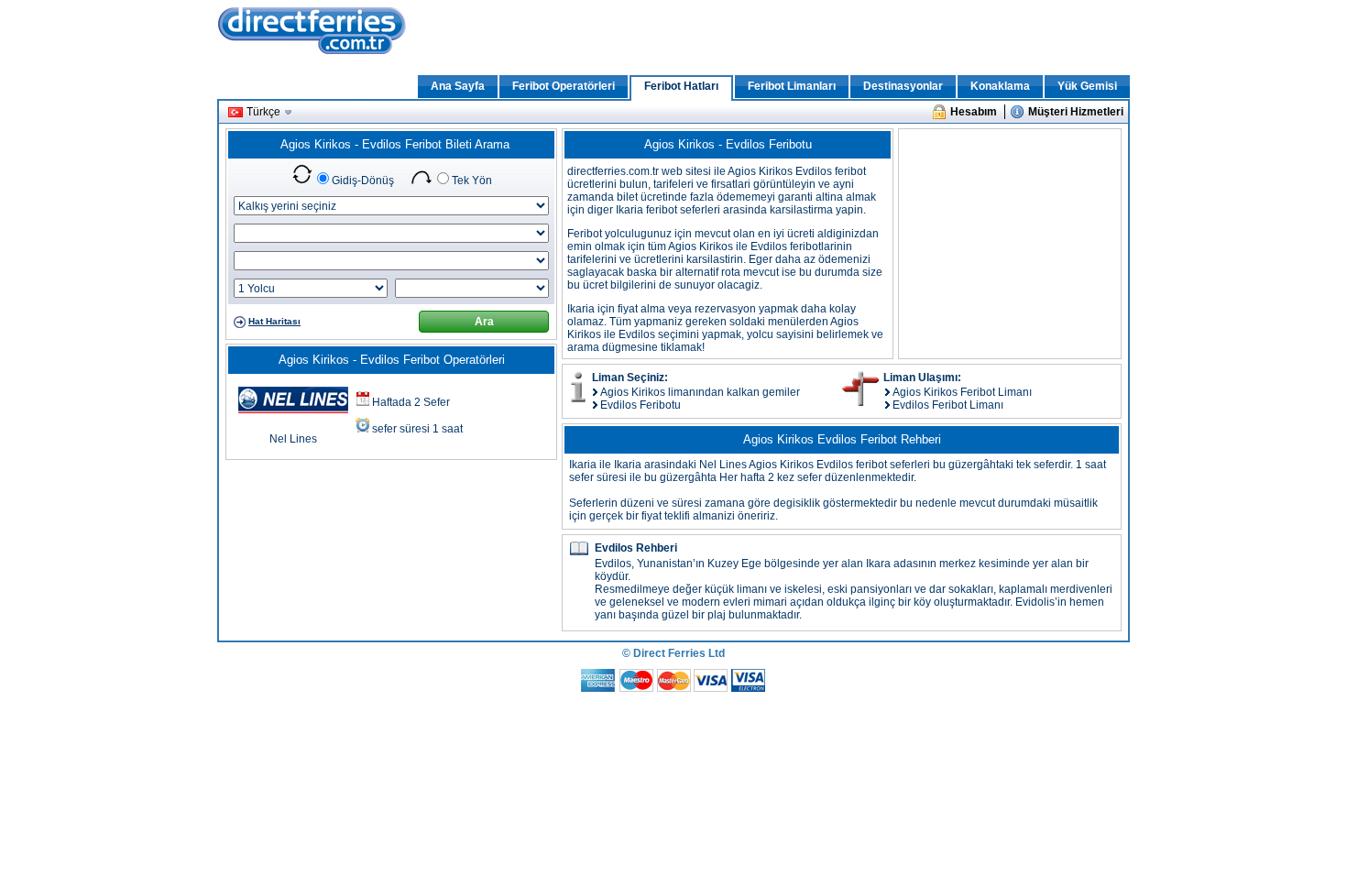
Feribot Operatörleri (563, 86)
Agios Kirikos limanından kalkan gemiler (700, 392)
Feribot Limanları (792, 86)
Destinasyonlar (903, 86)
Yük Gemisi (1087, 86)
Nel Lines (293, 439)
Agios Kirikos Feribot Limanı (962, 392)
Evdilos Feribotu (640, 405)
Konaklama (1000, 86)
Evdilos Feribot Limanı (948, 405)
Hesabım (973, 111)
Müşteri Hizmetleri (1075, 111)
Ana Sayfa (458, 86)
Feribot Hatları (681, 86)
